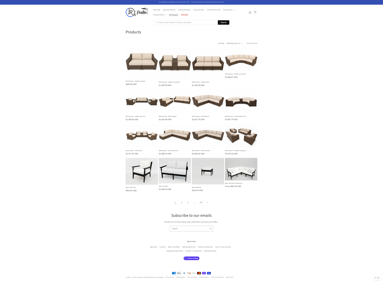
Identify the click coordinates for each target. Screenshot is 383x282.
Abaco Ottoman (196, 187)
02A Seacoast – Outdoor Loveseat (135, 81)
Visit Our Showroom (205, 247)
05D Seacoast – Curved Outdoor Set (235, 116)
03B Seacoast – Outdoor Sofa (200, 82)
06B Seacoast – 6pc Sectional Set (168, 150)
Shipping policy (204, 277)
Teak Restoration (210, 251)
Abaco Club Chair (131, 187)
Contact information (217, 277)
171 (201, 202)
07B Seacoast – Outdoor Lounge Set (235, 150)
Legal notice (229, 277)
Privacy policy (170, 277)
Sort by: (221, 43)
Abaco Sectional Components (233, 183)
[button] (228, 9)
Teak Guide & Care (188, 247)
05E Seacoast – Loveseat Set (134, 150)
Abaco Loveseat (163, 186)
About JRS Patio (174, 247)
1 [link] (175, 202)
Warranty (153, 247)
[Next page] (207, 202)
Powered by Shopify (143, 277)
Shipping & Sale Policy (175, 251)
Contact (162, 247)
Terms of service (192, 277)
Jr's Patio (133, 277)
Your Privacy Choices (223, 247)
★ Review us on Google (156, 277)
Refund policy (180, 277)
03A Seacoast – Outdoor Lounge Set (169, 82)
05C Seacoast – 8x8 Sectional (200, 116)
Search (223, 22)
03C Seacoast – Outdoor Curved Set (235, 74)
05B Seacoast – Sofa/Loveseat (168, 116)
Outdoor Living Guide (193, 251)
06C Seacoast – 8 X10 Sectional (201, 150)
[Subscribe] (210, 228)
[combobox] (187, 22)
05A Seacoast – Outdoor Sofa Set (135, 116)
